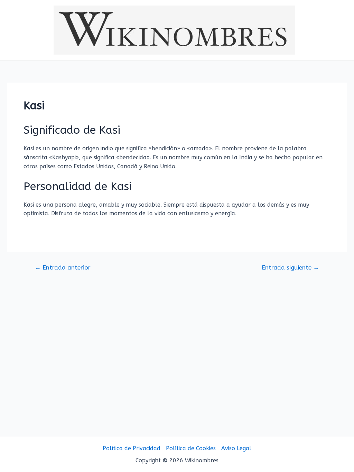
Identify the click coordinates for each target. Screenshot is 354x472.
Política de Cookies (191, 448)
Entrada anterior (63, 268)
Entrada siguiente (290, 268)
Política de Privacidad (131, 448)
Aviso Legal (236, 448)
